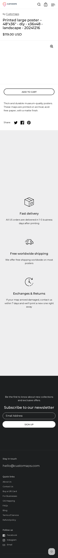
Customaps (12, 14)
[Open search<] (39, 4)
